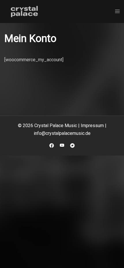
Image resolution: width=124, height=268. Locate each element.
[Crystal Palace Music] (24, 11)
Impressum (92, 125)
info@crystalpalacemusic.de (62, 133)
